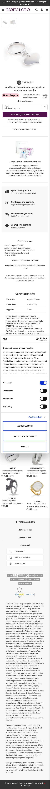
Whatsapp (19, 563)
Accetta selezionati (25, 436)
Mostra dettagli (35, 417)
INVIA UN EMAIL (22, 557)
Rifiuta (25, 447)
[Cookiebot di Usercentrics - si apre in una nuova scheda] (36, 339)
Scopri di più (45, 96)
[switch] (43, 391)
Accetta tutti (24, 426)
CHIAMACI (19, 551)
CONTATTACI (13, 122)
